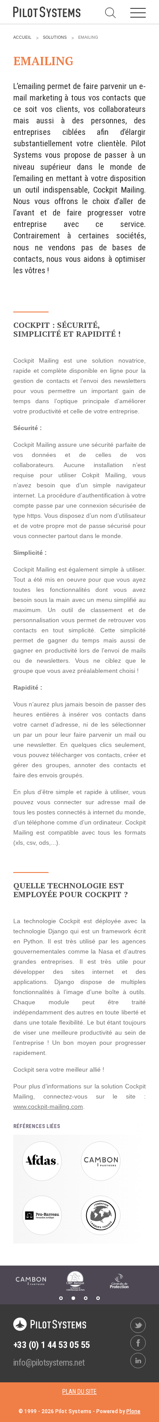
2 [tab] (73, 1298)
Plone (133, 1411)
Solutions (55, 37)
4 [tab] (98, 1298)
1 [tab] (61, 1298)
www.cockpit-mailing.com (48, 1106)
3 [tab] (85, 1298)
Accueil (22, 37)
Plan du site (79, 1391)
